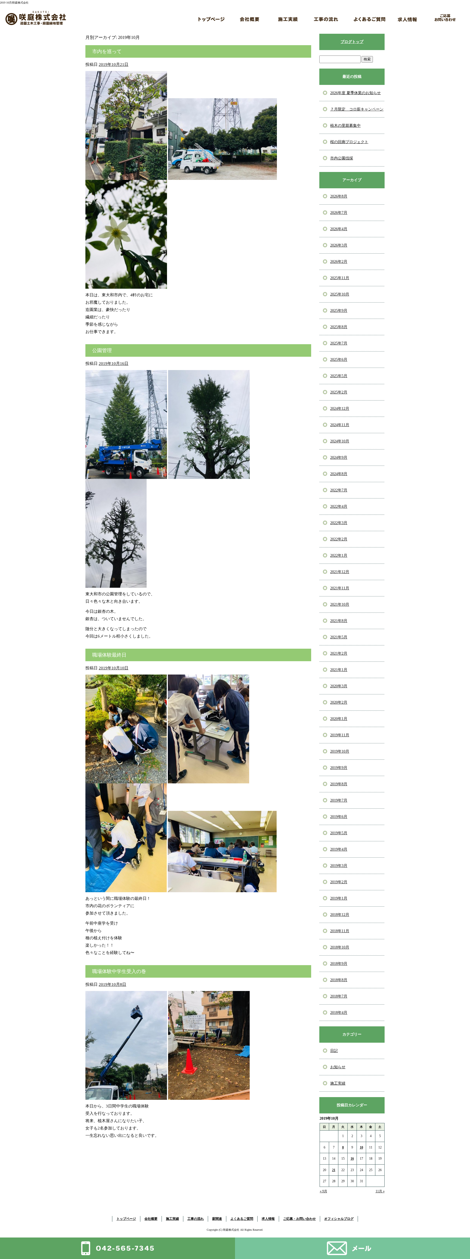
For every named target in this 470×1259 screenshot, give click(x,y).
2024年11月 (339, 425)
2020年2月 (338, 702)
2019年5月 (338, 833)
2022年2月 (338, 539)
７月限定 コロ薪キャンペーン (357, 109)
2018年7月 (338, 996)
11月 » (380, 1191)
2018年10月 (339, 947)
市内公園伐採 (341, 158)
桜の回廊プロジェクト (349, 142)
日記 (334, 1051)
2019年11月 (339, 735)
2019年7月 (338, 800)
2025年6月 (338, 360)
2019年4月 (338, 849)
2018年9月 (338, 964)
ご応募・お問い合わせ (445, 17)
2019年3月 (338, 866)
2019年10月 (339, 751)
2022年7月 (338, 490)
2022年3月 (338, 523)
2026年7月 (338, 213)
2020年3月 (338, 686)
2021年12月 (339, 572)
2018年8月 (338, 980)
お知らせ (337, 1067)
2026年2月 (338, 262)
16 (352, 1159)
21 (333, 1170)
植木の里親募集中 (345, 126)
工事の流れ (326, 17)
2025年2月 (338, 392)
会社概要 (250, 17)
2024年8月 (338, 474)
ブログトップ (352, 42)
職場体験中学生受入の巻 (119, 971)
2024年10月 (339, 441)
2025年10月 (339, 294)
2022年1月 (338, 555)
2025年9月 (338, 311)
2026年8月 (338, 196)
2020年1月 (338, 719)
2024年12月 (339, 409)
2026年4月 (338, 229)
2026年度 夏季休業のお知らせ (355, 93)
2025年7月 (338, 343)
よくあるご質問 (369, 17)
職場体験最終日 (109, 655)
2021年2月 (338, 653)
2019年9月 (338, 768)
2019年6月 (338, 817)
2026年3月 (338, 245)
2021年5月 (338, 637)
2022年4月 (338, 506)
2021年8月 (338, 621)
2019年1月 (338, 898)
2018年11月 (339, 931)
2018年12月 (339, 915)
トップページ (212, 17)
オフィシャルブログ (339, 1219)
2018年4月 (338, 1013)
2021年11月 (339, 588)
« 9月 (323, 1191)
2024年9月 (338, 457)
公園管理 (102, 350)
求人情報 (407, 17)
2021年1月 (338, 670)
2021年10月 (339, 604)
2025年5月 (338, 376)
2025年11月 (339, 278)
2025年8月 (338, 327)
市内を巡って (107, 51)
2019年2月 (338, 882)
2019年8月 (338, 784)
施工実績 (288, 17)
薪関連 (347, 13)
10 (361, 1147)
